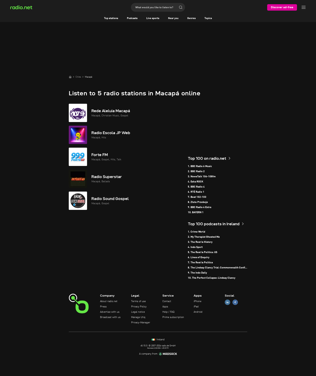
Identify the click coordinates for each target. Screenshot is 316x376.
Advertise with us (109, 312)
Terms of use (138, 301)
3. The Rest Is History (200, 242)
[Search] (180, 7)
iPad (196, 306)
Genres (191, 18)
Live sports (152, 18)
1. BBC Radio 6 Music (200, 166)
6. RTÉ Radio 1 (196, 192)
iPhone (197, 301)
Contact (166, 301)
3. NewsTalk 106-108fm (202, 176)
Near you (173, 18)
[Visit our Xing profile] (235, 302)
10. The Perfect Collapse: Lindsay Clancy (211, 278)
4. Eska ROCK (195, 181)
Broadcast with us (110, 317)
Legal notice (138, 312)
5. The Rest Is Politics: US (202, 252)
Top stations (111, 18)
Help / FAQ (168, 312)
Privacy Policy (138, 306)
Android (198, 312)
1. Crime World (196, 232)
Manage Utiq (138, 317)
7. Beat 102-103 (197, 197)
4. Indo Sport (195, 247)
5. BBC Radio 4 (196, 187)
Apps (165, 306)
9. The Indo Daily (197, 273)
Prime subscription (173, 317)
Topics (208, 18)
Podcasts (132, 18)
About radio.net (108, 301)
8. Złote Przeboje (198, 202)
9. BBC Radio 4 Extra (199, 207)
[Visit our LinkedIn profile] (227, 302)
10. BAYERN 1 (196, 212)
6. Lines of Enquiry (198, 257)
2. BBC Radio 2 (196, 171)
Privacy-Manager (140, 322)
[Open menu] (303, 7)
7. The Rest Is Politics (200, 262)
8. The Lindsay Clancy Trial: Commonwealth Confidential (217, 267)
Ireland (160, 339)
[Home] (70, 76)
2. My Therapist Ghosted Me (204, 237)
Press (103, 306)
